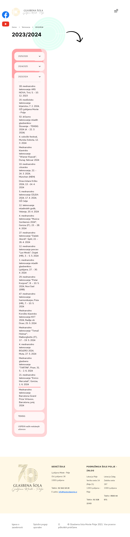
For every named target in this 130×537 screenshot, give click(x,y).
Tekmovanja (26, 27)
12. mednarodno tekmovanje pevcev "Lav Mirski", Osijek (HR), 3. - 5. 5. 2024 (29, 251)
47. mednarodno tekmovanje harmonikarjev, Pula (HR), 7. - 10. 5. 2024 (29, 300)
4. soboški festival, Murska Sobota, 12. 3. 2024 (28, 140)
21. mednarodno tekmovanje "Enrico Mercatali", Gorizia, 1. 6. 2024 (28, 379)
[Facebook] (5, 17)
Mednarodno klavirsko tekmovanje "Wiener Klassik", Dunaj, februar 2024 (29, 154)
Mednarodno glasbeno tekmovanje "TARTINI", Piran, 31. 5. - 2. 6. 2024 (29, 364)
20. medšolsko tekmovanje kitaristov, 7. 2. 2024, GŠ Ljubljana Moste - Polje (29, 106)
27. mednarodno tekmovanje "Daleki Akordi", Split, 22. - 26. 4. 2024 (29, 237)
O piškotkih (62, 526)
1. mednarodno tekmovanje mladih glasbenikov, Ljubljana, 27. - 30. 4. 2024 (28, 266)
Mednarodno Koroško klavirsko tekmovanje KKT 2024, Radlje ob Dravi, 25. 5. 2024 (28, 317)
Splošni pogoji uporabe (40, 526)
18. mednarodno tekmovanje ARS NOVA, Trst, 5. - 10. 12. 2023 (29, 91)
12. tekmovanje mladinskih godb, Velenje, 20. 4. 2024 (29, 208)
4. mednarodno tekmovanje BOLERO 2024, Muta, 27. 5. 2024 (27, 349)
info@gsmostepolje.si (68, 492)
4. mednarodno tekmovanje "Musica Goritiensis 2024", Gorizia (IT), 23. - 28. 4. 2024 (29, 222)
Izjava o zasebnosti (17, 526)
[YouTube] (5, 26)
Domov (14, 27)
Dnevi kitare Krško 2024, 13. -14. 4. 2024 (28, 184)
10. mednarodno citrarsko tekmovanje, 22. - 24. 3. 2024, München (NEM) (27, 170)
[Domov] (28, 12)
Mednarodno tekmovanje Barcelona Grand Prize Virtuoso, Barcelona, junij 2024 (27, 397)
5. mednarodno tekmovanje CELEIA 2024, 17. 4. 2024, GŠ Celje (28, 196)
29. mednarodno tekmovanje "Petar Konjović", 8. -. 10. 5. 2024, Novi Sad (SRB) (29, 283)
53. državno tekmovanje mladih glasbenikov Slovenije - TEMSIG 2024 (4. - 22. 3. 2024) (28, 124)
